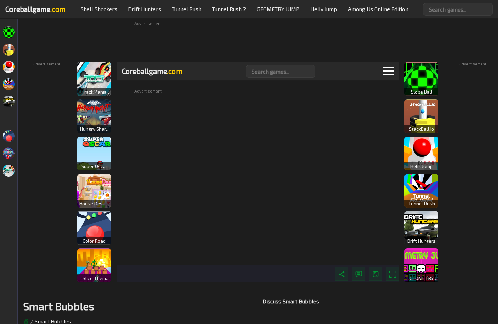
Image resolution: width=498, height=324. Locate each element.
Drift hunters (144, 9)
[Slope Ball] (8, 32)
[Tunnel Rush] (8, 84)
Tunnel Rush (186, 9)
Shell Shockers (99, 9)
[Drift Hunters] (8, 101)
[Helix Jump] (8, 67)
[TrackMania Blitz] (8, 170)
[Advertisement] (257, 41)
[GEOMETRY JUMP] (8, 118)
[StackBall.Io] (8, 49)
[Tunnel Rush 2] (8, 153)
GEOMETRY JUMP (278, 9)
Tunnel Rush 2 (229, 9)
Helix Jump (323, 9)
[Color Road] (8, 136)
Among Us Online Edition (378, 9)
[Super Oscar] (8, 188)
